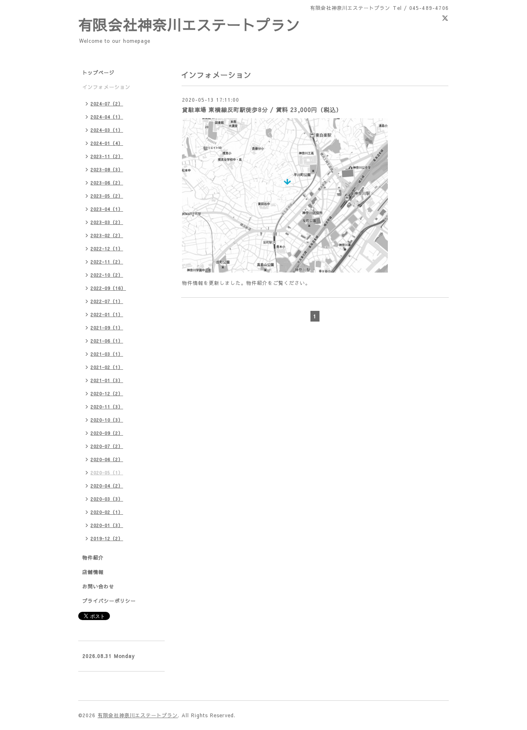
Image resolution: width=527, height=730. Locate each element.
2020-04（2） (107, 486)
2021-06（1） (107, 341)
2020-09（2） (107, 433)
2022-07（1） (107, 301)
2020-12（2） (107, 393)
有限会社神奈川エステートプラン (189, 24)
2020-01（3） (107, 525)
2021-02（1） (107, 367)
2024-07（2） (107, 103)
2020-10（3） (107, 420)
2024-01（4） (107, 143)
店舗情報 (93, 572)
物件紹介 (93, 557)
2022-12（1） (107, 248)
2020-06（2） (107, 459)
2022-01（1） (107, 314)
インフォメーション (106, 87)
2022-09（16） (108, 288)
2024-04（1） (107, 117)
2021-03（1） (107, 354)
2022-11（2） (107, 262)
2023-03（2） (107, 222)
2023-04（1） (107, 209)
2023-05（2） (107, 196)
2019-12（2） (107, 538)
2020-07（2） (107, 446)
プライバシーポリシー (109, 600)
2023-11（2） (107, 156)
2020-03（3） (107, 499)
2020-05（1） (107, 472)
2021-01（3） (107, 380)
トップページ (98, 72)
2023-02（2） (107, 235)
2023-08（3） (107, 169)
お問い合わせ (98, 586)
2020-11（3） (107, 406)
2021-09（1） (107, 327)
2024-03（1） (107, 130)
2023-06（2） (107, 183)
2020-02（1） (107, 512)
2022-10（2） (107, 275)
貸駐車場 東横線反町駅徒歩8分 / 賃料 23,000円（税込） (262, 109)
